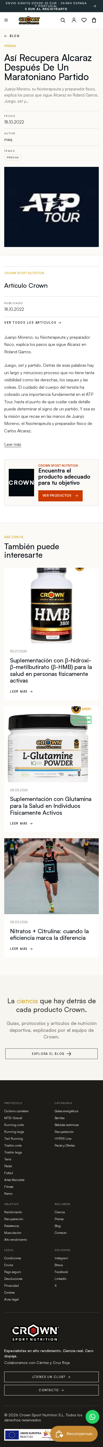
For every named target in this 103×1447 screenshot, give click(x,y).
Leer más (12, 444)
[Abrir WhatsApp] (92, 1417)
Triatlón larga (13, 1152)
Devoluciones (13, 1279)
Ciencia (60, 1212)
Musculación (12, 1233)
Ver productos (60, 495)
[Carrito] (94, 20)
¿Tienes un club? (51, 1377)
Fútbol (8, 1173)
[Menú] (6, 20)
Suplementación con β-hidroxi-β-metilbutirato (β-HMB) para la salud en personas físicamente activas (51, 670)
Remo (8, 1194)
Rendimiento (13, 1212)
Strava (59, 1265)
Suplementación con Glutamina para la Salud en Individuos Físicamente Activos (50, 805)
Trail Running (13, 1139)
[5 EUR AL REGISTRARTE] (94, 6)
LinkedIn (61, 1279)
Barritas (59, 1118)
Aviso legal (11, 1299)
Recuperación (64, 1132)
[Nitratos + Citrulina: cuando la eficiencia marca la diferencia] (51, 876)
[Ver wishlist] (84, 20)
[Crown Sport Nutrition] (29, 20)
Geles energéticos (66, 1111)
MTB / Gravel (13, 1118)
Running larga (14, 1132)
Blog (12, 36)
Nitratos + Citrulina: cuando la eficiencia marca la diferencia (49, 934)
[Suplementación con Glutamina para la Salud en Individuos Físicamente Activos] (51, 744)
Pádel (8, 1166)
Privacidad (11, 1286)
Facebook (61, 1272)
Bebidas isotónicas (67, 1125)
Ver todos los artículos (33, 322)
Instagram (61, 1258)
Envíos (8, 1265)
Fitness (8, 1187)
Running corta (14, 1125)
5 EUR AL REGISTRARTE (46, 9)
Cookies (9, 1292)
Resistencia (11, 1226)
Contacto (61, 1233)
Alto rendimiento (15, 1240)
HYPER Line (63, 1139)
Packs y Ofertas (65, 1145)
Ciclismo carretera (16, 1111)
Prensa (13, 157)
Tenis (7, 1159)
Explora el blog (48, 1054)
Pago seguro (12, 1272)
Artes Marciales (14, 1180)
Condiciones (12, 1258)
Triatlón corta (13, 1145)
